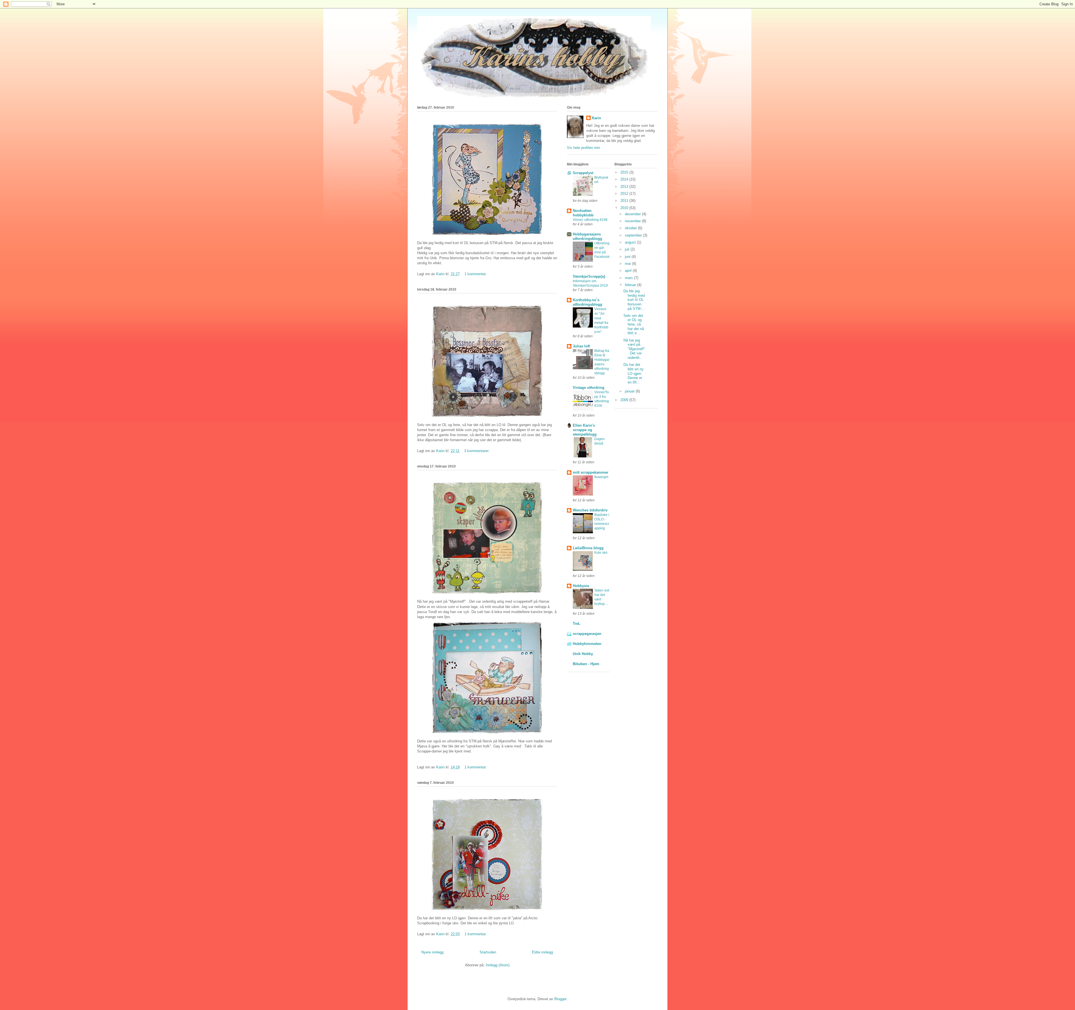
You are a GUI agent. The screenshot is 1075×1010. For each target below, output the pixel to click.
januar (630, 391)
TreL (576, 623)
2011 (624, 200)
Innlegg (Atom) (498, 965)
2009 (624, 400)
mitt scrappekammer (590, 472)
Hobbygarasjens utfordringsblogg (587, 236)
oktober (631, 228)
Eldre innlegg (542, 952)
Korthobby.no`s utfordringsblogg (587, 302)
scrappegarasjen (587, 634)
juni (628, 256)
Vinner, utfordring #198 (590, 220)
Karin (596, 118)
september (634, 235)
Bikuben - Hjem (586, 664)
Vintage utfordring (588, 387)
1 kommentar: (476, 274)
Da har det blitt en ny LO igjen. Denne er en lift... (633, 373)
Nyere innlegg (432, 952)
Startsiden (488, 952)
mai (628, 263)
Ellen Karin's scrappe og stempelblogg (585, 429)
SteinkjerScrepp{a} (589, 276)
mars (629, 278)
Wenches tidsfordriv (590, 510)
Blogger (560, 999)
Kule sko (600, 553)
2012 (624, 193)
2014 (624, 179)
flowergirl (601, 477)
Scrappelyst (583, 173)
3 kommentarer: (477, 451)
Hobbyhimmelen (587, 644)
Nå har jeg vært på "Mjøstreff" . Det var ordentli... (634, 349)
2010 (624, 208)
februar (631, 285)
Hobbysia (581, 586)
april (629, 270)
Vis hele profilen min (583, 148)
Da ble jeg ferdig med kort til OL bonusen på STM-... (634, 299)
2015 (624, 172)
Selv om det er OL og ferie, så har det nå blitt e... (633, 324)
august (631, 242)
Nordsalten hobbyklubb (583, 213)
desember (633, 214)
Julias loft (581, 346)
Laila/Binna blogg (588, 548)
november (633, 221)
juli (627, 249)
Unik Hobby (583, 654)
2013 (624, 186)
